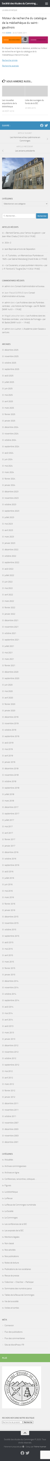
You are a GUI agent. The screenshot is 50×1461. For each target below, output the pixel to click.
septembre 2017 (12, 813)
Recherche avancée (10, 66)
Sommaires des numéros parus (18, 1288)
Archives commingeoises (15, 1166)
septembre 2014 (12, 1000)
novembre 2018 (11, 775)
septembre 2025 (12, 369)
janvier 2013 (10, 1039)
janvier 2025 (10, 420)
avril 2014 (9, 1019)
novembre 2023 (11, 498)
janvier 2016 (10, 910)
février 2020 (10, 704)
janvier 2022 (10, 614)
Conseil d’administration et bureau (29, 286)
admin (8, 33)
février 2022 (10, 607)
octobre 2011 (10, 1116)
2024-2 (8, 242)
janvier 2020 (10, 710)
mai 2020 (9, 691)
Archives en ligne (12, 1172)
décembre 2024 (11, 427)
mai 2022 (9, 588)
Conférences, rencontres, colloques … (21, 1179)
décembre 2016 (11, 852)
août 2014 (9, 1007)
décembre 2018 (11, 768)
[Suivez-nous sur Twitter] (46, 125)
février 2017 (10, 839)
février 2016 (10, 904)
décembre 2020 (11, 672)
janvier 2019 (10, 762)
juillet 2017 (9, 820)
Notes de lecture (12, 1262)
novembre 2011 (11, 1110)
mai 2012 (9, 1071)
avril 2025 (9, 401)
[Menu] (46, 3)
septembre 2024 (12, 446)
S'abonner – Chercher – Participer (19, 1282)
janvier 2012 (10, 1097)
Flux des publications (13, 1332)
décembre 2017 (11, 807)
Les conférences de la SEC (16, 1224)
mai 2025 (9, 395)
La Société (9, 1211)
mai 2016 (9, 891)
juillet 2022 (9, 575)
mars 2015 (9, 961)
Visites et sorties (12, 1308)
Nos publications (12, 1256)
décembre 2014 (11, 981)
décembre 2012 (11, 1045)
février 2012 (10, 1090)
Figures (8, 1185)
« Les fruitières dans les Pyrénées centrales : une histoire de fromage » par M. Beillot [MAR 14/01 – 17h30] (23, 306)
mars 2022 (9, 601)
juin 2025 (8, 388)
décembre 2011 (11, 1103)
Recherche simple (10, 60)
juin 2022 (8, 581)
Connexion (9, 1325)
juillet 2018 (9, 794)
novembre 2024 (11, 433)
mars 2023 (9, 536)
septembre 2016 (12, 865)
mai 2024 (9, 466)
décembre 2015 (11, 916)
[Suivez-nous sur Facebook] (41, 125)
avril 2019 (9, 755)
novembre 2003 (11, 1135)
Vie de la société (11, 1301)
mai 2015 (9, 949)
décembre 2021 (11, 620)
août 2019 (9, 742)
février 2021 (10, 665)
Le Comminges (11, 1217)
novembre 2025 (11, 356)
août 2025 (9, 375)
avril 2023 (9, 530)
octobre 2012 (10, 1058)
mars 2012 (9, 1084)
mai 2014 (9, 1013)
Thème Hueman (40, 1447)
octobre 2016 (10, 858)
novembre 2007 (11, 1122)
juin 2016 (8, 884)
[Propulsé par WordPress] (23, 1447)
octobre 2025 (10, 363)
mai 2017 (9, 826)
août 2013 (9, 1026)
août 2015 (9, 942)
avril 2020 (9, 697)
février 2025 (10, 414)
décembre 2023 (11, 491)
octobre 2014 (10, 994)
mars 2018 (9, 800)
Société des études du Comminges (20, 3)
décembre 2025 (11, 350)
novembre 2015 (11, 923)
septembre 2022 (12, 562)
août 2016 (9, 871)
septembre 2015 (12, 936)
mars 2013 (9, 1032)
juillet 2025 (9, 382)
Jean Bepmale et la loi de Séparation (20, 249)
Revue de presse (12, 1275)
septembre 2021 (12, 639)
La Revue (8, 1198)
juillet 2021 (9, 646)
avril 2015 (9, 955)
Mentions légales (12, 1237)
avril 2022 (9, 594)
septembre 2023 (12, 511)
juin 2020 (8, 685)
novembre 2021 (11, 627)
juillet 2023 (9, 517)
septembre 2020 (12, 678)
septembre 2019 (12, 736)
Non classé (9, 1243)
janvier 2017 (10, 846)
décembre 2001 (11, 1142)
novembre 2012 (11, 1052)
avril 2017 (9, 833)
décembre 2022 (11, 549)
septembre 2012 (12, 1065)
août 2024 (9, 453)
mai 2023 (9, 524)
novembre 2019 (11, 723)
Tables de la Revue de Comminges (19, 1295)
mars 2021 (9, 659)
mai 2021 (9, 652)
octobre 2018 (10, 781)
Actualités (9, 1159)
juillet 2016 (9, 878)
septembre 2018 (12, 788)
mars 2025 (9, 408)
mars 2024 (9, 472)
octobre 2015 (10, 929)
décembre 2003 (11, 1129)
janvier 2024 (10, 485)
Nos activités (10, 1250)
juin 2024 (8, 459)
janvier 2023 (10, 543)
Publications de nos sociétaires (18, 1269)
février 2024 (10, 478)
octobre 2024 (10, 440)
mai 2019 (9, 749)
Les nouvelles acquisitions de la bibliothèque (9, 103)
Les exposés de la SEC (14, 1230)
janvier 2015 (10, 974)
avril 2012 (9, 1077)
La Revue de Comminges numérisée (20, 1205)
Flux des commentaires (15, 1338)
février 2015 (10, 968)
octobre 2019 (10, 730)
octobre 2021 (10, 633)
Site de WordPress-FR (14, 1345)
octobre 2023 (10, 504)
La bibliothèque (9, 10)
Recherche (28, 1422)
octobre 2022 (10, 556)
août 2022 (9, 569)
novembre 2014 (11, 987)
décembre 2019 (11, 717)
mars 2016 (9, 897)
